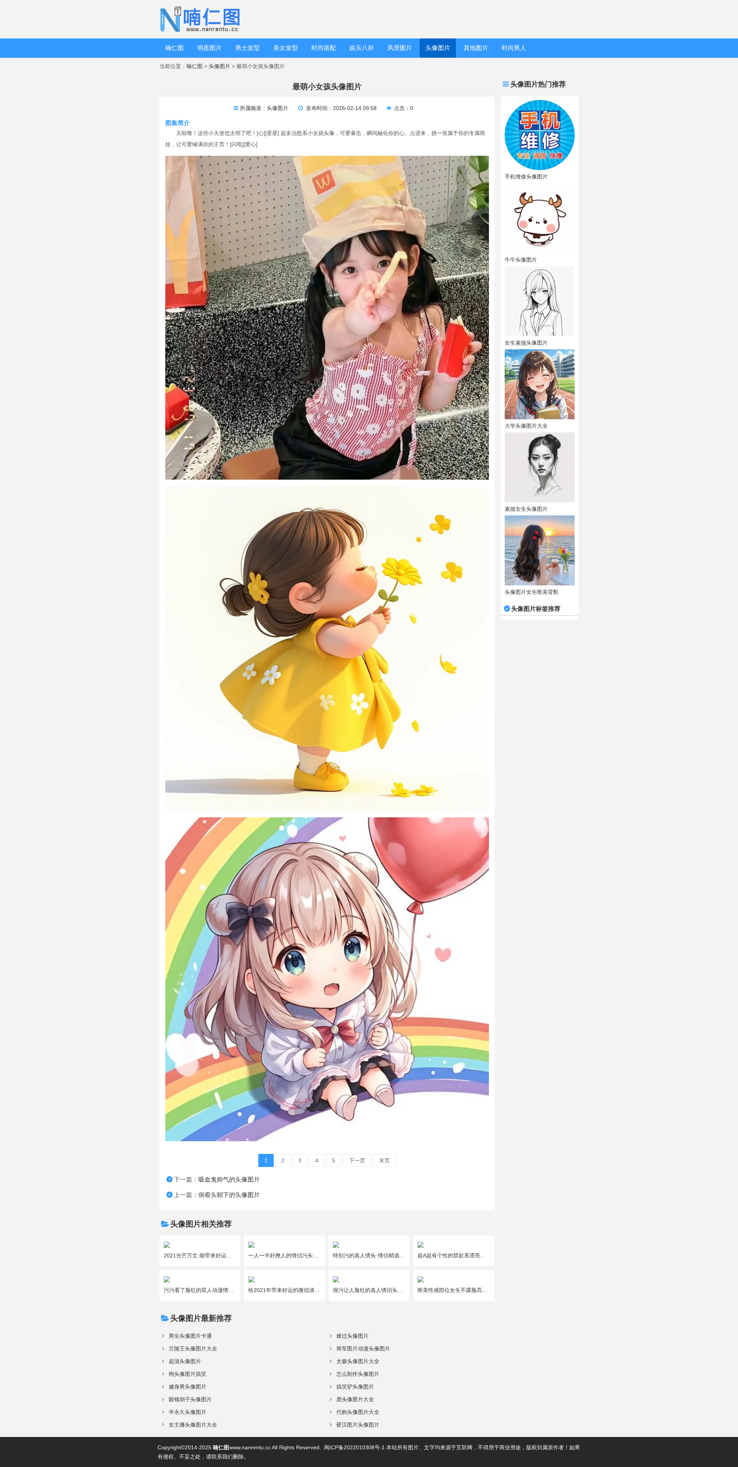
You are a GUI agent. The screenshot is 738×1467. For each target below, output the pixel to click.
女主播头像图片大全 (193, 1425)
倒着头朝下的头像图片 (229, 1195)
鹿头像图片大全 (355, 1399)
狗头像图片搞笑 (187, 1374)
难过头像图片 (352, 1336)
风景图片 (399, 48)
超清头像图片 (185, 1361)
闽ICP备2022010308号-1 (354, 1447)
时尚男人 (514, 48)
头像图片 (438, 48)
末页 (384, 1160)
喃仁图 (174, 48)
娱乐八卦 (361, 48)
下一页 (357, 1160)
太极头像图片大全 (357, 1361)
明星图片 (209, 48)
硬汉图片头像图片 (357, 1425)
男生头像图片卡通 (190, 1336)
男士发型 (247, 48)
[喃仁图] (201, 19)
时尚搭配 (323, 48)
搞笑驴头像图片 (355, 1387)
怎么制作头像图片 (357, 1374)
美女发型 (285, 48)
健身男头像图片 (187, 1387)
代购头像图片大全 (357, 1412)
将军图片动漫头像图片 (363, 1348)
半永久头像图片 (187, 1412)
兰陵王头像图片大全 (193, 1348)
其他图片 (476, 48)
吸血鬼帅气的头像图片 (229, 1179)
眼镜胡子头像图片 (190, 1399)
